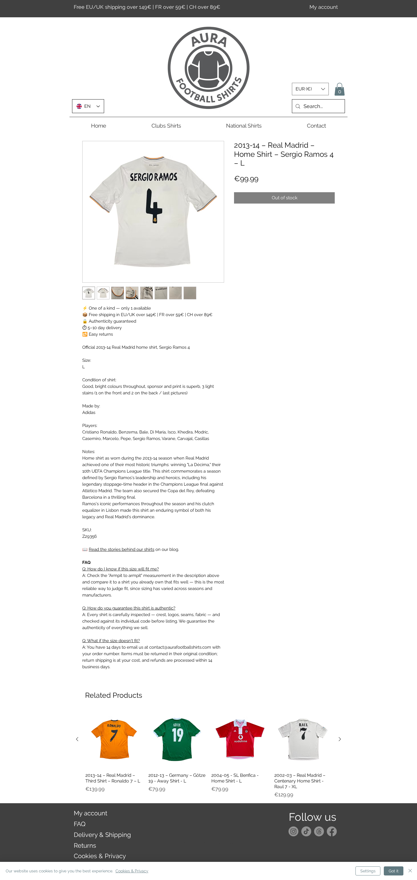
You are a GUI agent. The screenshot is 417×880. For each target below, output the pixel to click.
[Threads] (319, 831)
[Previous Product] (77, 739)
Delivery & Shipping (102, 834)
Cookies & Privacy (100, 856)
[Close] (410, 870)
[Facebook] (332, 831)
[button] (310, 89)
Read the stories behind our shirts (121, 549)
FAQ (79, 824)
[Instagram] (293, 831)
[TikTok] (306, 831)
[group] (208, 754)
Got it (394, 871)
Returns (85, 845)
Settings (368, 871)
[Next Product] (339, 739)
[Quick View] (114, 739)
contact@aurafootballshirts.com (205, 841)
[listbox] (310, 89)
